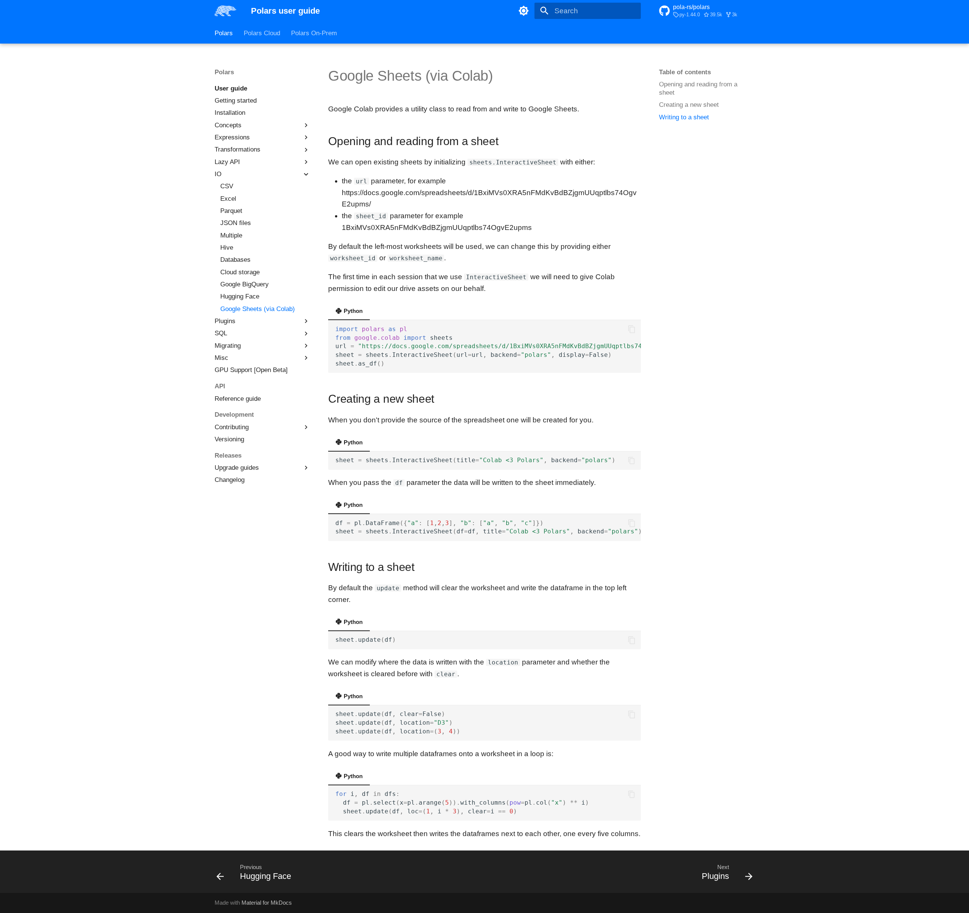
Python (352, 311)
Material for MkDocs (266, 902)
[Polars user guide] (225, 11)
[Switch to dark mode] (523, 11)
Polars (224, 33)
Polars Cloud (262, 33)
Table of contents (685, 72)
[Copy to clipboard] (631, 329)
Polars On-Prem (314, 33)
